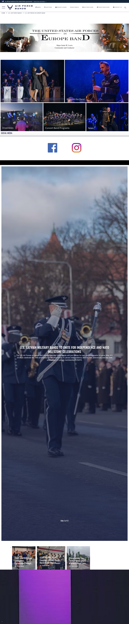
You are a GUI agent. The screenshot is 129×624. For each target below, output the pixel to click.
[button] (40, 1)
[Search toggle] (125, 7)
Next (115, 353)
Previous (14, 353)
